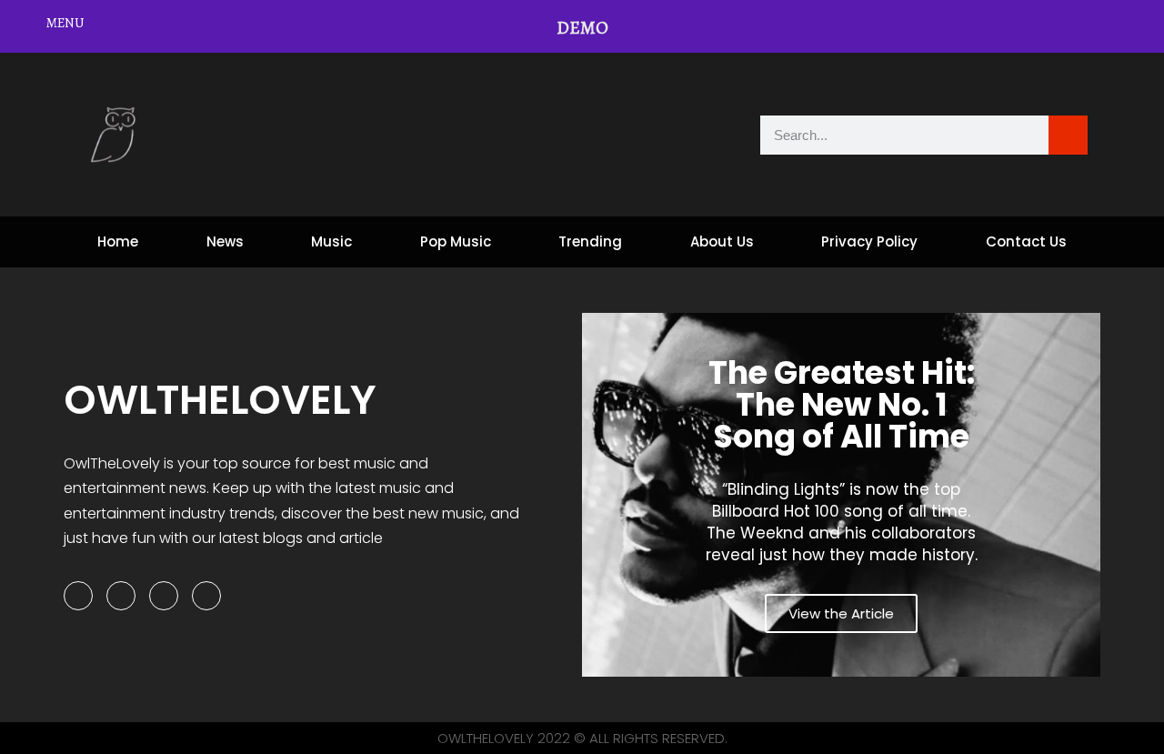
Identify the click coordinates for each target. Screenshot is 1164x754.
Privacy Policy (869, 241)
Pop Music (455, 241)
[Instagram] (163, 595)
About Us (722, 241)
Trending (590, 241)
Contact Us (1026, 241)
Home (117, 241)
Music (331, 241)
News (225, 241)
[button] (599, 495)
